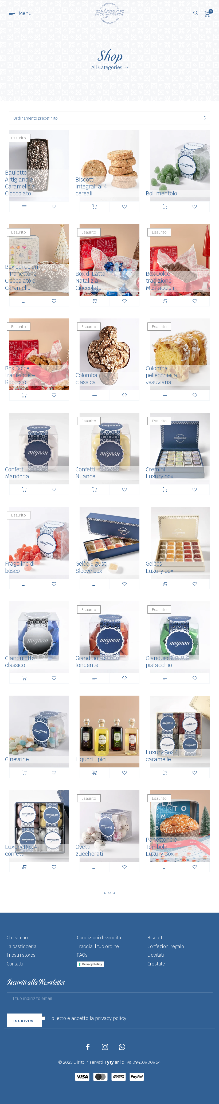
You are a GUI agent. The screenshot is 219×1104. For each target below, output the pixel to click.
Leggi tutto (24, 206)
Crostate (156, 964)
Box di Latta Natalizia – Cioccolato (90, 280)
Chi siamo (17, 938)
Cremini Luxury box (159, 473)
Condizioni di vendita (99, 938)
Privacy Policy (92, 964)
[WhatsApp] (122, 1047)
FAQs (82, 955)
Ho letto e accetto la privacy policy (87, 1018)
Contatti (15, 964)
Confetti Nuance (85, 473)
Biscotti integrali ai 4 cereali (91, 186)
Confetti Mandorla (17, 473)
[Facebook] (88, 1047)
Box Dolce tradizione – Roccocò (20, 375)
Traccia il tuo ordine (98, 946)
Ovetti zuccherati (89, 850)
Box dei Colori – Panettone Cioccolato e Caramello (21, 277)
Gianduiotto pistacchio (160, 661)
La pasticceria (21, 946)
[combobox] (109, 118)
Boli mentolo (161, 193)
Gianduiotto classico (20, 661)
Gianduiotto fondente (90, 661)
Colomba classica (86, 379)
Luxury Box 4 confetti (21, 850)
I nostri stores (21, 955)
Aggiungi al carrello (95, 206)
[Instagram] (105, 1047)
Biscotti (155, 938)
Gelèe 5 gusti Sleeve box (92, 567)
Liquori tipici (91, 759)
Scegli (95, 301)
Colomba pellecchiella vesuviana (161, 375)
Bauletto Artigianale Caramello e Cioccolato (20, 183)
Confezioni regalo (165, 946)
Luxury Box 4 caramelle (162, 756)
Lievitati (155, 955)
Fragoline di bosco (19, 567)
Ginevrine (17, 759)
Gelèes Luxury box (159, 567)
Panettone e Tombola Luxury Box (161, 846)
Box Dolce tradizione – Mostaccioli (161, 280)
